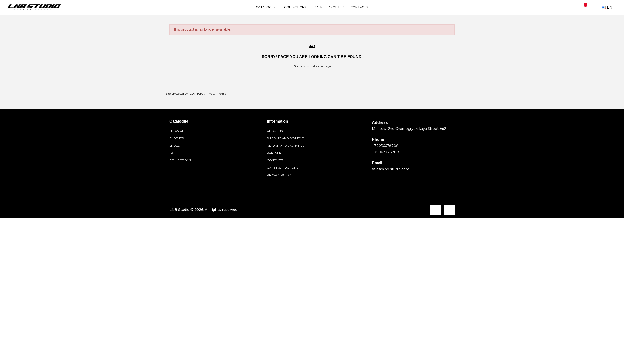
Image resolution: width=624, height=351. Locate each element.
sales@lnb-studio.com (390, 169)
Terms (222, 93)
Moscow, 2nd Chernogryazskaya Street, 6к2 (409, 129)
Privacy (210, 93)
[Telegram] (435, 210)
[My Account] (594, 7)
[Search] (573, 7)
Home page (322, 66)
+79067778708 (385, 152)
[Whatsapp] (449, 210)
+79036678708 (385, 146)
